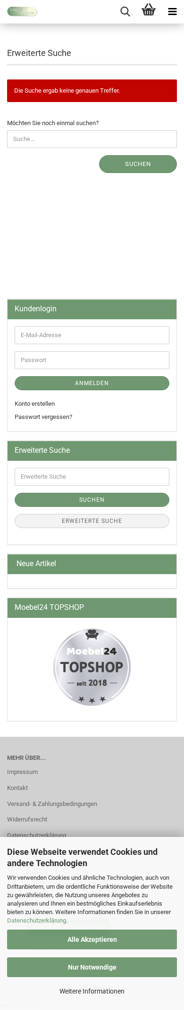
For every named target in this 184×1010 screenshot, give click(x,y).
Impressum (22, 771)
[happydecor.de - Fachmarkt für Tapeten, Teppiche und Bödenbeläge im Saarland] (19, 12)
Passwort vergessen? (43, 416)
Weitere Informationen (92, 991)
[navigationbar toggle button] (172, 12)
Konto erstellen (35, 403)
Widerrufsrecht (27, 819)
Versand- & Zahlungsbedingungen (52, 803)
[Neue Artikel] (165, 564)
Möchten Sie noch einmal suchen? (53, 122)
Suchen (138, 163)
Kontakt (17, 787)
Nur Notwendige (92, 967)
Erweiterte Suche (92, 521)
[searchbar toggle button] (125, 12)
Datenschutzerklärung (36, 920)
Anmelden (92, 383)
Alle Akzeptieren (92, 939)
